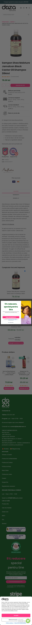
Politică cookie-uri (10, 623)
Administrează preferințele (16, 619)
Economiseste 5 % (11, 317)
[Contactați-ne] (28, 621)
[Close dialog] (30, 301)
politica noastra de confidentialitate (12, 319)
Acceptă (16, 615)
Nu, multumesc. (11, 322)
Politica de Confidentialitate (20, 623)
